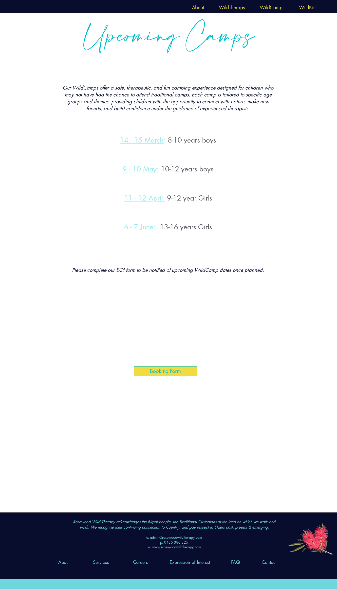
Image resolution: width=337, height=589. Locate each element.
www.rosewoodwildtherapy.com (176, 547)
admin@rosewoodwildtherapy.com (176, 537)
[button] (198, 6)
